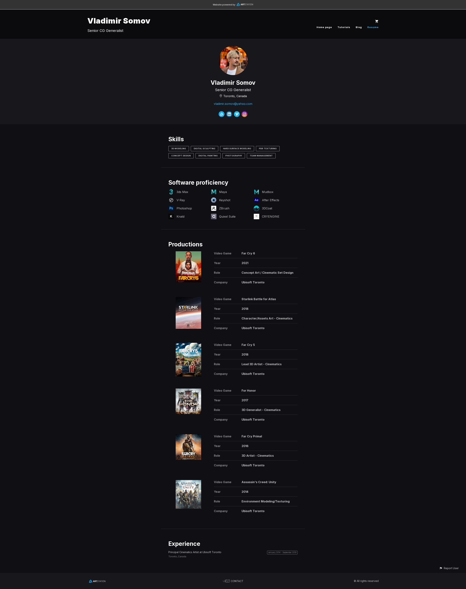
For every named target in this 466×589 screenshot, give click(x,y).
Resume (373, 27)
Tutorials (343, 27)
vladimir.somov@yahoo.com (233, 104)
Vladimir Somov (119, 20)
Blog (359, 27)
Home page (324, 27)
